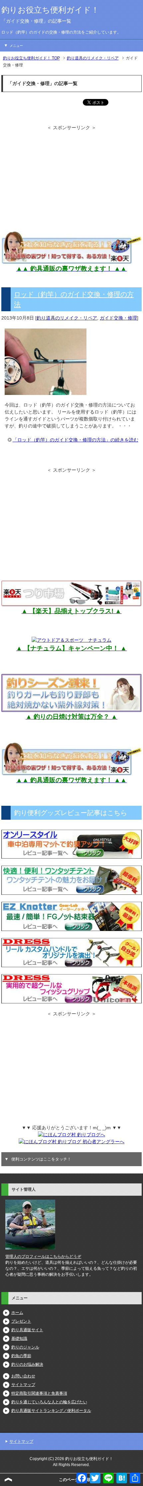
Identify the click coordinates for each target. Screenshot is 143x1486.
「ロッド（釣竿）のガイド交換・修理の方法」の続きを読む (75, 439)
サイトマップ (23, 1384)
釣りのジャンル (25, 1347)
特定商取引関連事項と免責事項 (39, 1393)
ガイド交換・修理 (118, 318)
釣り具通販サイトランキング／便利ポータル (51, 1410)
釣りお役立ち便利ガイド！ (50, 9)
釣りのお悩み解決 (27, 1364)
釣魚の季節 (21, 1355)
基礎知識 (19, 1338)
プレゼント (21, 1321)
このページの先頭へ (77, 1479)
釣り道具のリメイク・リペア (67, 318)
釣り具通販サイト (27, 1330)
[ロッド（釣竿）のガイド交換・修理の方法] (45, 391)
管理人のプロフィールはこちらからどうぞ (43, 1256)
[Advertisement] (71, 177)
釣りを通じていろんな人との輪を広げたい (49, 1402)
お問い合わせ (23, 1376)
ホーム (17, 1312)
